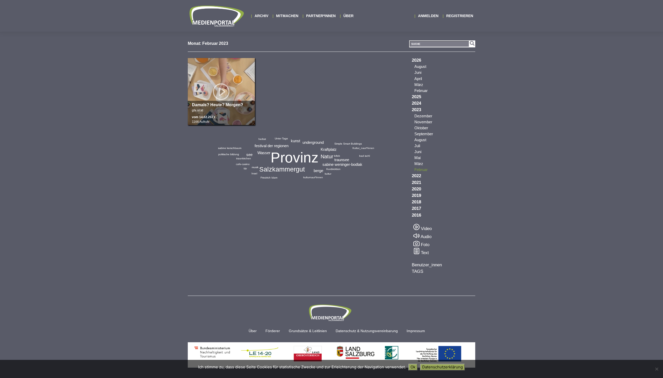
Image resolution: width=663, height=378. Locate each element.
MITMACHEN (287, 16)
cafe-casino (243, 164)
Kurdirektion (333, 169)
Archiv (261, 16)
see (249, 154)
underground (313, 142)
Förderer (272, 331)
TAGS (417, 271)
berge (318, 170)
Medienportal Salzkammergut (216, 16)
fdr (245, 168)
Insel (254, 173)
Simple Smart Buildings (348, 143)
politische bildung (228, 154)
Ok (412, 367)
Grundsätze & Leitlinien (308, 331)
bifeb (337, 155)
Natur (327, 156)
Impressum (416, 331)
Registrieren (459, 16)
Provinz (295, 157)
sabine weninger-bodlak (342, 164)
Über (348, 16)
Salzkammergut (282, 169)
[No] (656, 369)
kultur (328, 173)
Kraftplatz (329, 149)
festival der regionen (272, 146)
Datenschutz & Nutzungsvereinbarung (367, 331)
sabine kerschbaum (229, 148)
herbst (262, 139)
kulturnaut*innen (313, 177)
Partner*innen (321, 16)
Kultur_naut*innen (363, 148)
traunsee (341, 160)
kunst (295, 141)
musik (255, 167)
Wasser (263, 153)
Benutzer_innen (427, 264)
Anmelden (428, 16)
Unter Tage (281, 138)
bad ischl (364, 155)
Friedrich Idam (269, 177)
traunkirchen (243, 158)
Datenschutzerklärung (442, 367)
